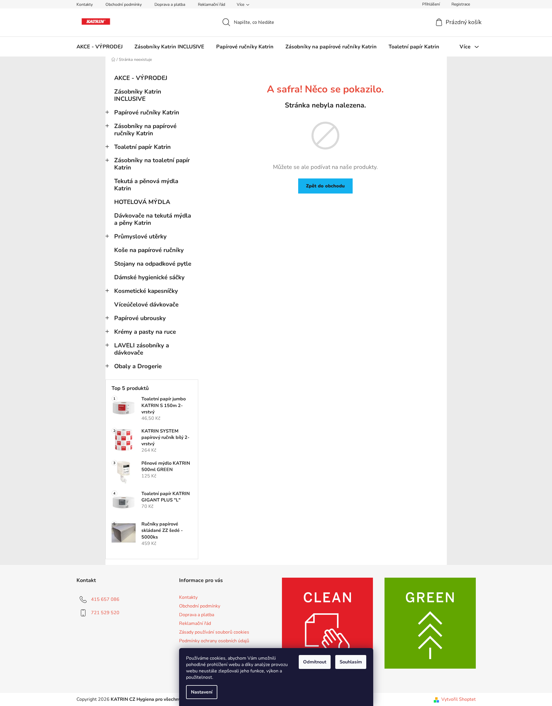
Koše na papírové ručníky (149, 250)
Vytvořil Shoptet (458, 699)
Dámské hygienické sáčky (149, 277)
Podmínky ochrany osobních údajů (214, 641)
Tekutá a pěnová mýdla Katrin (146, 184)
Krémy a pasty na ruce (145, 332)
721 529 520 (105, 613)
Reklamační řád (211, 4)
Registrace (460, 4)
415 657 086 (105, 599)
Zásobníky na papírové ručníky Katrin (145, 129)
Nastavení (201, 692)
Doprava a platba (169, 4)
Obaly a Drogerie (138, 366)
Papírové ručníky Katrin (146, 112)
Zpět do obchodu (325, 186)
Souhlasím (351, 662)
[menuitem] (99, 46)
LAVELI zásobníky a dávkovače (141, 349)
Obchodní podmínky (123, 4)
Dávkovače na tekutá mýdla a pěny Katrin (152, 219)
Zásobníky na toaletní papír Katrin (152, 164)
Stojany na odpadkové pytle (152, 264)
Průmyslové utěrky (140, 236)
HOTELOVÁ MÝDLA (142, 202)
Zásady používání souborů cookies (214, 632)
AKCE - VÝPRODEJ (140, 78)
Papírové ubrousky (140, 318)
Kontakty (84, 4)
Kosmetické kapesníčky (146, 291)
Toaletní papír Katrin (142, 147)
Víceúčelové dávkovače (146, 304)
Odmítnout (314, 662)
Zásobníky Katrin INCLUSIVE (137, 95)
